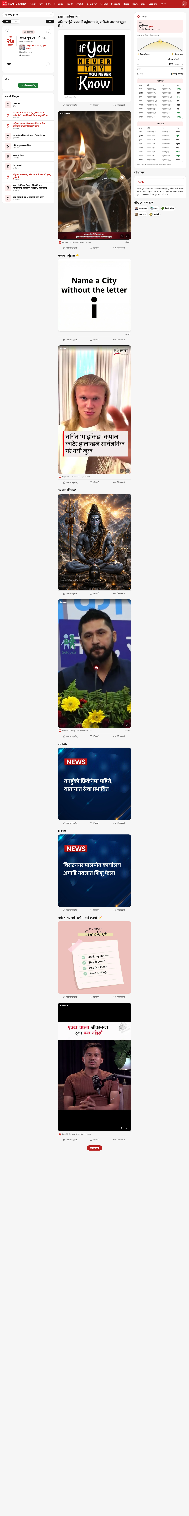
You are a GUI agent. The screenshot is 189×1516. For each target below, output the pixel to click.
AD (16, 21)
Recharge (58, 4)
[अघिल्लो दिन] (7, 31)
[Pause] (94, 175)
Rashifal (104, 4)
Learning (153, 4)
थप (162, 4)
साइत (9, 64)
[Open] (94, 783)
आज (49, 21)
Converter (92, 4)
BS (7, 21)
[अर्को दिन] (48, 31)
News (135, 4)
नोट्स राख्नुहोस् (29, 85)
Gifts (48, 4)
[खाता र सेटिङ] (184, 3)
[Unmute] (122, 236)
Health (70, 4)
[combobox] (160, 182)
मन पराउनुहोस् (71, 105)
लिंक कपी (121, 105)
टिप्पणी (96, 105)
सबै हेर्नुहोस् (94, 1148)
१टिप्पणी (127, 242)
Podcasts (115, 4)
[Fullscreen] (127, 236)
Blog (143, 4)
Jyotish (80, 4)
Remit (33, 4)
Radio (126, 4)
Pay (41, 4)
